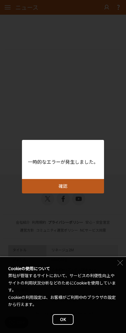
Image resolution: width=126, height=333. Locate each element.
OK (63, 319)
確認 (63, 186)
